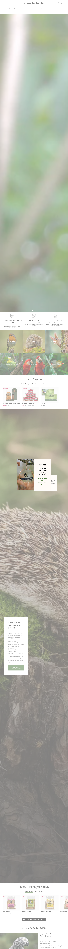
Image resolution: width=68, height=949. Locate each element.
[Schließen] (49, 461)
